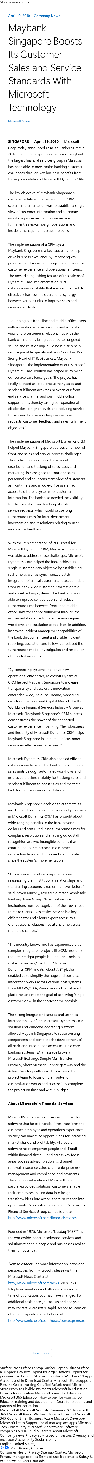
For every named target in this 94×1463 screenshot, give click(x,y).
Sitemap (47, 1452)
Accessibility (24, 1439)
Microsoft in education (69, 1388)
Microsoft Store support (72, 1380)
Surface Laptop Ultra (60, 1367)
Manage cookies (25, 1456)
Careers (45, 1430)
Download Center (38, 1380)
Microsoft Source (19, 121)
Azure (48, 1418)
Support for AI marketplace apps (51, 1422)
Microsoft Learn (12, 1422)
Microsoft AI (9, 1409)
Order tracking (24, 1384)
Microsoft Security (34, 1409)
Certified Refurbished (54, 1384)
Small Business (31, 1418)
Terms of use (49, 1456)
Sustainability (45, 1439)
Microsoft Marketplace (45, 1426)
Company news (12, 1435)
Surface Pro (9, 1367)
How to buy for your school (61, 1397)
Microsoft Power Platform (27, 1414)
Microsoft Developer (70, 1418)
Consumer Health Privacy (20, 1452)
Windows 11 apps (78, 1375)
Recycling (13, 1460)
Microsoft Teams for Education (59, 1392)
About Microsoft (65, 1430)
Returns (6, 1384)
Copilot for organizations (50, 1371)
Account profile (12, 1380)
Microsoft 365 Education (19, 1397)
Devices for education (17, 1392)
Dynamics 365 (61, 1409)
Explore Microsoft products (42, 1375)
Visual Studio (28, 1430)
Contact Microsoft (69, 1452)
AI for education (25, 1405)
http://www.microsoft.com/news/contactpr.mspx (46, 1320)
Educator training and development (28, 1401)
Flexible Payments (37, 1388)
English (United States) (17, 1443)
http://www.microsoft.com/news (33, 1282)
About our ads (33, 1460)
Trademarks (69, 1456)
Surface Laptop (31, 1367)
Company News (47, 15)
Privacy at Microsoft (41, 1435)
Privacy (6, 1456)
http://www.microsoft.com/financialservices (42, 1217)
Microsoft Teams (61, 1414)
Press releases (41, 1353)
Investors (64, 1435)
